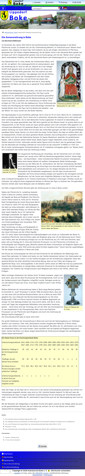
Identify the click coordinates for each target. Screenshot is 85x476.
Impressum (8, 454)
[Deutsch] (65, 7)
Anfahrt (51, 2)
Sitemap (64, 2)
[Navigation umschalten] (3, 8)
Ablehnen (14, 472)
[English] (59, 7)
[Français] (62, 7)
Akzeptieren (5, 472)
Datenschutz (37, 475)
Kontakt (38, 2)
